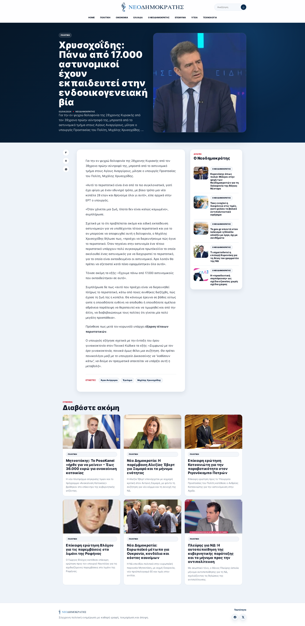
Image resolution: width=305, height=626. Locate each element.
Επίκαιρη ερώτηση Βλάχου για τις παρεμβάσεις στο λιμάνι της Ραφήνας (89, 549)
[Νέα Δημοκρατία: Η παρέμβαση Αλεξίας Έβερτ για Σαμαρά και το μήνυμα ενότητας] (152, 432)
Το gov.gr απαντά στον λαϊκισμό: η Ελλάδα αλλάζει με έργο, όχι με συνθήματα (224, 233)
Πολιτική (65, 35)
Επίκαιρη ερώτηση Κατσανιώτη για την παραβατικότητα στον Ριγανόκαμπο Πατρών (208, 466)
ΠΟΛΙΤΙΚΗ (105, 17)
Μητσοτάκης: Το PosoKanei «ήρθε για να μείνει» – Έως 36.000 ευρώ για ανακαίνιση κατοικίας (91, 466)
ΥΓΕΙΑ (194, 17)
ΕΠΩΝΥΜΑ (180, 17)
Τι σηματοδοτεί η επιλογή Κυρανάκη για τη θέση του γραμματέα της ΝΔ (224, 257)
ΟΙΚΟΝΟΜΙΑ (122, 17)
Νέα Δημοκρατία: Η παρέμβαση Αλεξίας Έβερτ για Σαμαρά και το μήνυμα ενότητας (151, 466)
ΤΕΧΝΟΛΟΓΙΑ (210, 17)
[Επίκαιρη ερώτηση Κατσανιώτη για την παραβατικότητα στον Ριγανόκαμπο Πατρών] (213, 432)
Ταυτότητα (240, 609)
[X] (243, 617)
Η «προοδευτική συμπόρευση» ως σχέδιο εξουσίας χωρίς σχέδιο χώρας (224, 280)
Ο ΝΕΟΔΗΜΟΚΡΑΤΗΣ (158, 17)
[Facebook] (235, 617)
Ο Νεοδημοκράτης (221, 169)
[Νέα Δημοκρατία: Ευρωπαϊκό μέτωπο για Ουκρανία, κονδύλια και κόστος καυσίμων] (152, 516)
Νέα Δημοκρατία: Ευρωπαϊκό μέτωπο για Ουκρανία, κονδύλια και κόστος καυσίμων (148, 551)
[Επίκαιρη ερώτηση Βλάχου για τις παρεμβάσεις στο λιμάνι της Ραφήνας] (91, 516)
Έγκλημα (127, 380)
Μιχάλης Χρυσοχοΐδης (149, 380)
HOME (91, 17)
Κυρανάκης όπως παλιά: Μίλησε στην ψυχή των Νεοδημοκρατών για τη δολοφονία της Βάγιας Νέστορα (224, 181)
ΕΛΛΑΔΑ (138, 17)
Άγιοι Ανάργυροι (109, 380)
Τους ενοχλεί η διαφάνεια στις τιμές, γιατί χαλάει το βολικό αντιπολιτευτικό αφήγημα (223, 209)
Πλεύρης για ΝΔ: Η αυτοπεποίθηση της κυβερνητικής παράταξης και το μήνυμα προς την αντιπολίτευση (211, 553)
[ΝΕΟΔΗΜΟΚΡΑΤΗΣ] (152, 7)
